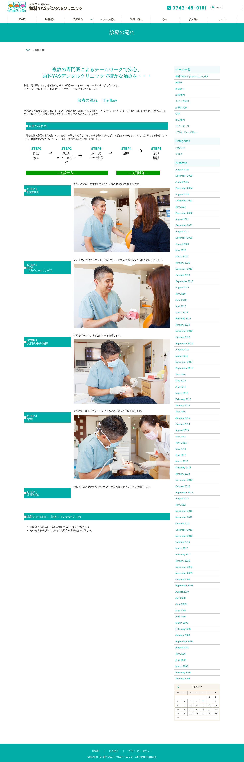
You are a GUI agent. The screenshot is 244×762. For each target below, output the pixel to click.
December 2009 (183, 567)
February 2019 (183, 318)
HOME (22, 19)
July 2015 (180, 411)
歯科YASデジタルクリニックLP (191, 76)
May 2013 (180, 449)
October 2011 (182, 523)
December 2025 (183, 175)
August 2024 (182, 194)
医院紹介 (50, 19)
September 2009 (184, 585)
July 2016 (180, 374)
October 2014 (182, 424)
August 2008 (182, 647)
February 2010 (183, 554)
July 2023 (180, 206)
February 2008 (183, 672)
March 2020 (181, 256)
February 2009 (183, 629)
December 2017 (183, 362)
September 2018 (184, 343)
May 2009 (180, 610)
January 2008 (182, 678)
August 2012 (182, 498)
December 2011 (183, 511)
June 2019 (181, 300)
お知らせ (180, 147)
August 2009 (182, 591)
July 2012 (180, 504)
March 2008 (181, 666)
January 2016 (182, 405)
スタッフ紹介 (107, 19)
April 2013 (180, 455)
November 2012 (183, 480)
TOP (28, 50)
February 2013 (183, 467)
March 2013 (181, 461)
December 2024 (183, 188)
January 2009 (182, 635)
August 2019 (182, 287)
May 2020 (180, 250)
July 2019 (180, 293)
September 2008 (184, 641)
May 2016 (180, 380)
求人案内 (194, 19)
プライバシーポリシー (187, 132)
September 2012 (184, 492)
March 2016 (181, 393)
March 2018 (181, 356)
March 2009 (181, 622)
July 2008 (180, 653)
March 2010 (181, 548)
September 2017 (184, 368)
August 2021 (182, 231)
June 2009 (181, 604)
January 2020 (182, 262)
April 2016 (180, 387)
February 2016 (183, 399)
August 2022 (182, 219)
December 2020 (183, 237)
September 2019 (184, 281)
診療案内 (78, 19)
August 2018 (182, 349)
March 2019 (181, 312)
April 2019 (180, 306)
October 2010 (182, 542)
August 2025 (182, 182)
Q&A (165, 19)
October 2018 (182, 337)
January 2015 (182, 418)
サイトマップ (182, 126)
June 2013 (181, 442)
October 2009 (182, 579)
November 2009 (183, 573)
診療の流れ (136, 19)
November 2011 (183, 517)
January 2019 (182, 324)
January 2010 (182, 560)
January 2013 (182, 473)
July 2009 (180, 598)
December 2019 (183, 269)
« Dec (178, 687)
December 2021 (183, 225)
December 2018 (183, 331)
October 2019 (182, 275)
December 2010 (183, 529)
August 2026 (182, 169)
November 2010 (183, 536)
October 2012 (182, 486)
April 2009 (180, 616)
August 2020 (182, 244)
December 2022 (183, 213)
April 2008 (180, 660)
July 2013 (180, 436)
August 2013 (182, 430)
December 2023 (183, 200)
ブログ (222, 19)
